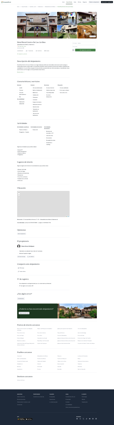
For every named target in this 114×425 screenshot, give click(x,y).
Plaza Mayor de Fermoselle (43, 340)
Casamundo (85, 402)
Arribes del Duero (21, 380)
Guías (75, 2)
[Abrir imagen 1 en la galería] (37, 25)
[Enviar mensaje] (73, 50)
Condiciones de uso (70, 396)
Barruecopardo (61, 364)
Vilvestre (39, 364)
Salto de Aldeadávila (21, 358)
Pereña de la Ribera (41, 358)
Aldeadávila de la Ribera (42, 356)
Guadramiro (19, 369)
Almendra (80, 366)
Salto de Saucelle (81, 369)
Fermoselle (39, 366)
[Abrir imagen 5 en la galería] (87, 31)
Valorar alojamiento (21, 233)
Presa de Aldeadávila (62, 335)
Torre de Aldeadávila (82, 328)
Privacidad (68, 399)
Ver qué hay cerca (22, 46)
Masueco (59, 356)
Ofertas (79, 2)
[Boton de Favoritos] (94, 15)
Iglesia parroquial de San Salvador (65, 328)
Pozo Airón (39, 335)
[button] (43, 202)
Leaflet (57, 216)
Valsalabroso (20, 364)
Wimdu (83, 399)
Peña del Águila (20, 338)
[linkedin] (96, 419)
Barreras (19, 366)
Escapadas (52, 396)
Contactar (19, 404)
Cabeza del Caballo (41, 361)
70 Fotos (93, 36)
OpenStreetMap (66, 216)
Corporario (19, 356)
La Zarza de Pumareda (82, 356)
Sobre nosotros (21, 396)
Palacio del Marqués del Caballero (44, 328)
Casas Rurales (69, 2)
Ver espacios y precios (85, 50)
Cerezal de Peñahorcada (22, 361)
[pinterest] (93, 419)
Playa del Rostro (61, 332)
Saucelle (59, 366)
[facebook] (77, 419)
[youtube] (90, 419)
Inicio (63, 2)
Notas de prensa (21, 399)
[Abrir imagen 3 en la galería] (87, 18)
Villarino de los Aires (62, 361)
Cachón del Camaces (42, 343)
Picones (39, 369)
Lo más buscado (53, 402)
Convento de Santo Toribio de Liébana (86, 343)
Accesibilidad (69, 404)
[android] (21, 419)
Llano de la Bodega (82, 332)
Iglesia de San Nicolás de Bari (64, 343)
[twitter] (83, 419)
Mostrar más (20, 72)
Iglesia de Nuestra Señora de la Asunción (66, 338)
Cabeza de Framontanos (83, 361)
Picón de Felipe (20, 335)
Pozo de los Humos (41, 332)
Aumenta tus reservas (38, 396)
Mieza (79, 358)
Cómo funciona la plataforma (73, 407)
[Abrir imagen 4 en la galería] (67, 31)
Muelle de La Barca (21, 340)
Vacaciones (52, 399)
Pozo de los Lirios (21, 332)
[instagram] (80, 419)
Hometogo (84, 396)
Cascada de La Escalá (42, 338)
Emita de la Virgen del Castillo (84, 338)
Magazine (85, 2)
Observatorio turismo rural (23, 402)
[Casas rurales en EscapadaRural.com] (6, 2)
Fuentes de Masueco (62, 358)
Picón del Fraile (81, 335)
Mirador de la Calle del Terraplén (85, 340)
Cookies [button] (67, 402)
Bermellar (60, 369)
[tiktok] (86, 419)
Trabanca (80, 364)
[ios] (28, 419)
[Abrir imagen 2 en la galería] (67, 18)
